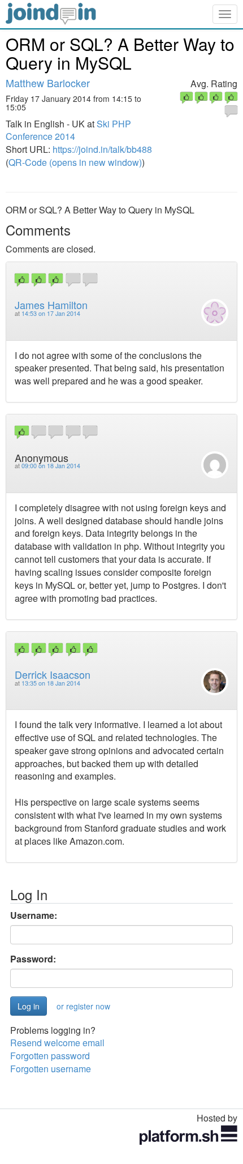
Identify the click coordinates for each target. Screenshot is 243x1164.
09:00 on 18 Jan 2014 (50, 465)
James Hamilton (51, 304)
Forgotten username (50, 1068)
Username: (33, 915)
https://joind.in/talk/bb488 (102, 149)
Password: (33, 959)
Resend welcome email (57, 1042)
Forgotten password (50, 1055)
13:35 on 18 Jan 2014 (50, 683)
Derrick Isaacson (52, 674)
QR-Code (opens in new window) (75, 162)
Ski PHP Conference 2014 (68, 130)
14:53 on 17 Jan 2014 (50, 313)
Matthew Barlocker (48, 82)
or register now (83, 1006)
